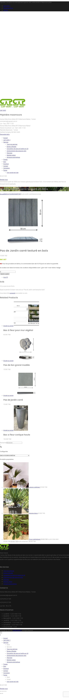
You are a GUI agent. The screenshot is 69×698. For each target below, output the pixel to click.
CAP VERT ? (6, 6)
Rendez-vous (4, 179)
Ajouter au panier (5, 274)
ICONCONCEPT (17, 630)
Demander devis (8, 8)
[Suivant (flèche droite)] (2, 693)
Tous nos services (12, 144)
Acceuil (5, 138)
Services (5, 142)
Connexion (6, 168)
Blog (4, 162)
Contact (5, 10)
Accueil (2, 194)
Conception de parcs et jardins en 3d (17, 149)
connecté (12, 293)
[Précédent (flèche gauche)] (0, 693)
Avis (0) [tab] (5, 277)
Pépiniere (9, 153)
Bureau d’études (11, 146)
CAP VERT (3, 110)
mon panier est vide (12, 172)
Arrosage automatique (13, 157)
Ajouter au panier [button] (8, 326)
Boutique (6, 164)
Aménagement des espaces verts (16, 151)
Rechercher (3, 442)
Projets (5, 159)
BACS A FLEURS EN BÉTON (12, 194)
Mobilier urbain (11, 155)
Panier (5, 170)
